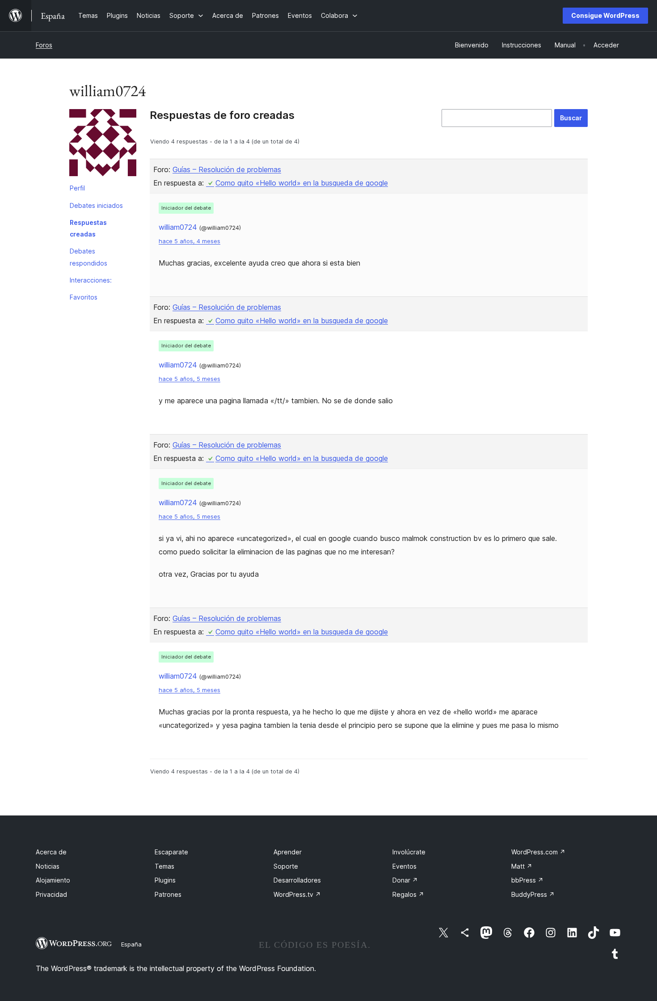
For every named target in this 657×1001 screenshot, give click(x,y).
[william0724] (102, 144)
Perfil (77, 188)
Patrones (168, 894)
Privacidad (51, 894)
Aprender (288, 852)
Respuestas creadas (88, 228)
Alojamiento (53, 880)
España (131, 944)
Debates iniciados (96, 205)
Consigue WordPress (605, 15)
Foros (44, 45)
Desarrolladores (297, 880)
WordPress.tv (297, 894)
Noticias (47, 866)
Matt (521, 866)
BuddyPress (533, 894)
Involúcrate (408, 852)
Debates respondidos (88, 256)
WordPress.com (538, 852)
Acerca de (51, 852)
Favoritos (83, 297)
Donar (405, 880)
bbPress (527, 880)
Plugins (165, 880)
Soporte (286, 866)
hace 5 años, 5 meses (189, 379)
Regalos (408, 894)
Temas (164, 866)
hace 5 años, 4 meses (189, 241)
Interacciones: (91, 280)
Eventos (404, 866)
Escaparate (171, 852)
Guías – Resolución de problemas (227, 169)
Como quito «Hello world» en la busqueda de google (301, 182)
